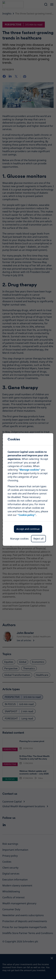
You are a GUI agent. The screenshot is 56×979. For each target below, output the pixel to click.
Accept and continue (28, 529)
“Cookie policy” (26, 515)
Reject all (38, 538)
